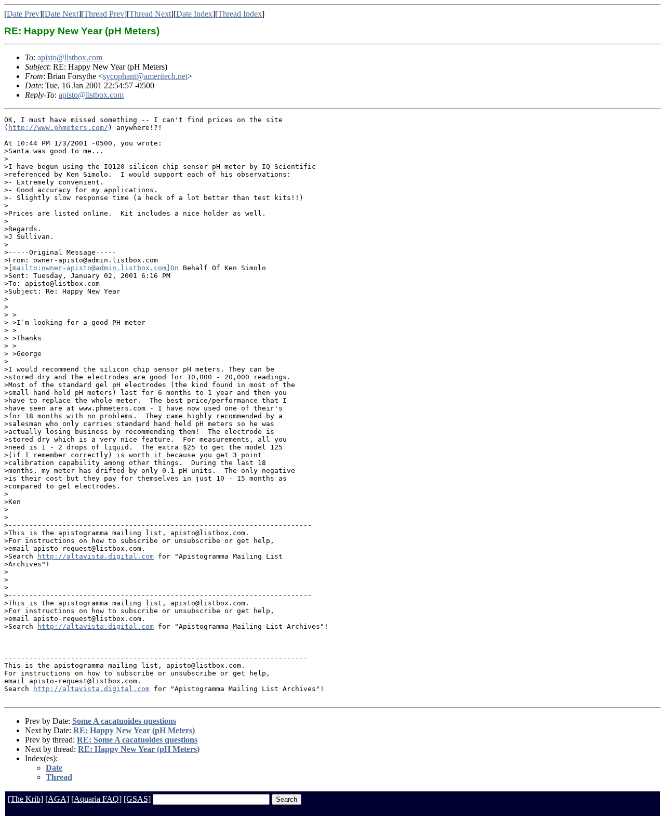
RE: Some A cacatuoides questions (137, 739)
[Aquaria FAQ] (96, 798)
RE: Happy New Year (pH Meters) (134, 730)
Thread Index (240, 13)
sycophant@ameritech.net (145, 76)
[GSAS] (137, 798)
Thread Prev (104, 13)
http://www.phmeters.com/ (58, 127)
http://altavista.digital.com (95, 556)
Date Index (194, 13)
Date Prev (23, 13)
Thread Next (150, 13)
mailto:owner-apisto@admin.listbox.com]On (95, 268)
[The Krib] (25, 798)
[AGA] (57, 798)
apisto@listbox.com (69, 57)
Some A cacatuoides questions (124, 721)
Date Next (61, 13)
